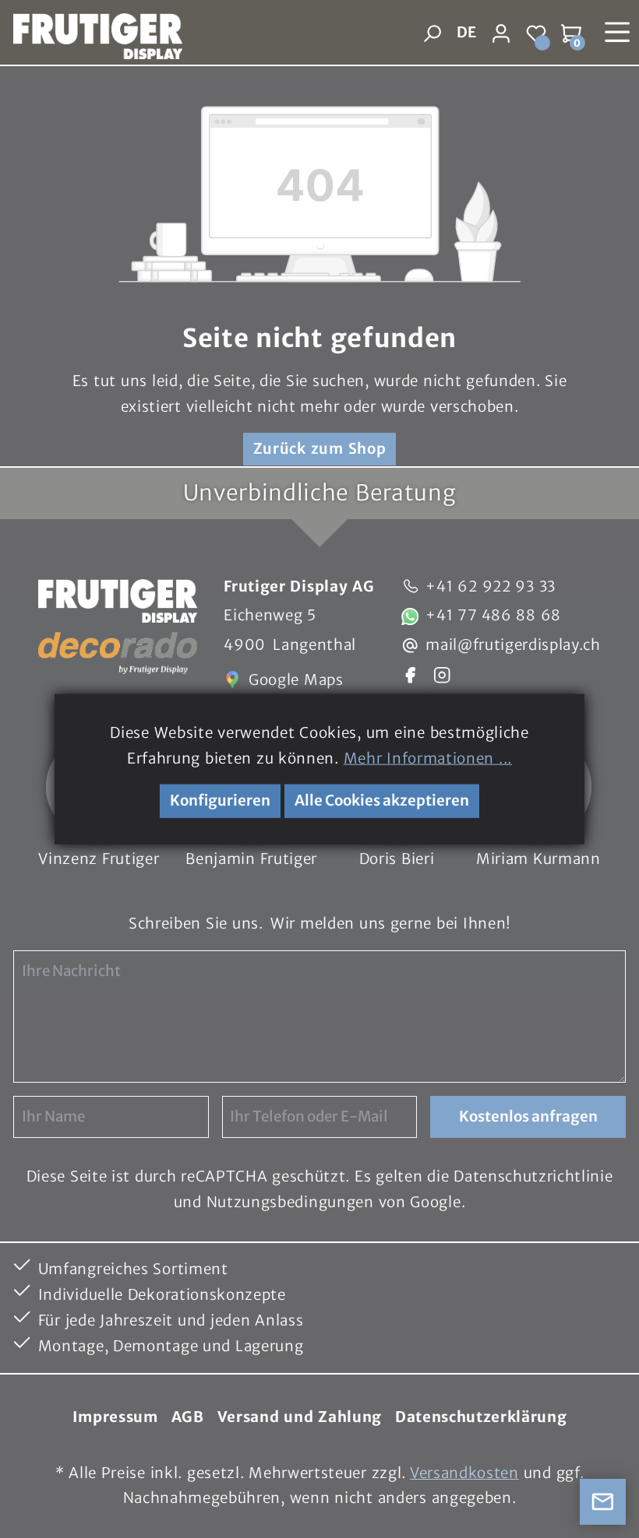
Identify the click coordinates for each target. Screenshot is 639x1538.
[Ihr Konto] (501, 33)
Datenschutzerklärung (481, 1417)
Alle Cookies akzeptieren (382, 800)
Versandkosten (464, 1473)
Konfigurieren (220, 800)
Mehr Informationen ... (428, 758)
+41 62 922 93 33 (490, 586)
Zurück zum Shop (320, 449)
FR (466, 65)
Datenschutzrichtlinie (533, 1176)
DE (466, 32)
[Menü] (617, 32)
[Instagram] (441, 673)
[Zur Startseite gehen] (91, 33)
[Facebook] (409, 673)
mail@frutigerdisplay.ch (513, 645)
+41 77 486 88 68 (493, 615)
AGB (187, 1417)
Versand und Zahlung (299, 1417)
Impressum (115, 1417)
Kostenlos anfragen (528, 1116)
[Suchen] (432, 33)
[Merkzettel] (536, 33)
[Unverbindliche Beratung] (603, 1502)
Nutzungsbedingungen (290, 1202)
